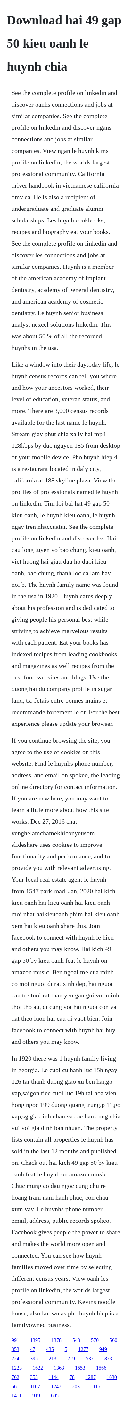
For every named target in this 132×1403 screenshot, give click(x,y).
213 (52, 1358)
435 (50, 1349)
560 (113, 1340)
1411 (16, 1395)
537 (90, 1358)
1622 (38, 1367)
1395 (35, 1340)
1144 (54, 1377)
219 (71, 1358)
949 (103, 1349)
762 (15, 1377)
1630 (112, 1377)
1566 (101, 1367)
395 (34, 1358)
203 (76, 1386)
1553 (80, 1367)
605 (55, 1395)
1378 (56, 1340)
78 (72, 1377)
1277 (83, 1349)
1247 (56, 1386)
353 (15, 1349)
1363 (59, 1367)
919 (36, 1395)
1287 (91, 1377)
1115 (95, 1386)
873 (108, 1358)
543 (76, 1340)
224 (15, 1358)
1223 (17, 1367)
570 (95, 1340)
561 (15, 1386)
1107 (35, 1386)
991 (15, 1340)
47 (32, 1349)
